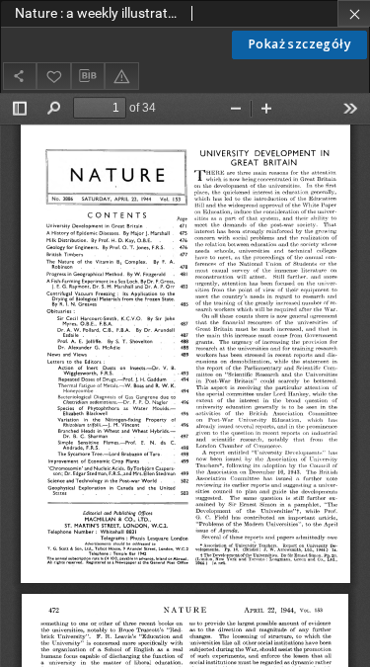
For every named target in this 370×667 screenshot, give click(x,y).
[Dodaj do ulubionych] (53, 75)
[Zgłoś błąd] (121, 75)
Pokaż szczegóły (299, 44)
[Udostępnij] (20, 75)
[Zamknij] (353, 13)
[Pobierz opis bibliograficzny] (88, 76)
